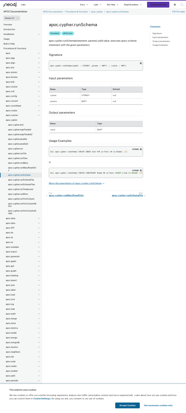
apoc (8, 53)
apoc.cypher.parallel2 (18, 144)
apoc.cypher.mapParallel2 (20, 134)
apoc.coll (10, 91)
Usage (6, 39)
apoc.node (11, 361)
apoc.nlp (10, 357)
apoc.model (11, 333)
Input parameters (160, 37)
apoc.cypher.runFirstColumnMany (22, 204)
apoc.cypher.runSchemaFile (21, 180)
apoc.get (10, 266)
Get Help (111, 4)
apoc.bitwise (12, 77)
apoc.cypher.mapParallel (19, 129)
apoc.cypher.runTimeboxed (20, 189)
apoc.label (11, 290)
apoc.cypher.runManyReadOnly (22, 169)
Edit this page (178, 11)
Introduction (9, 29)
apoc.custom (12, 115)
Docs (82, 4)
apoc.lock (10, 299)
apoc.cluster (12, 87)
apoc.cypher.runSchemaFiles (21, 184)
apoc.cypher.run (15, 149)
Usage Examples (160, 45)
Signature (157, 33)
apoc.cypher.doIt (16, 125)
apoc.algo (10, 63)
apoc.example (12, 247)
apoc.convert (12, 101)
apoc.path (10, 376)
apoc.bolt (10, 82)
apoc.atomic (11, 72)
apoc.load (10, 295)
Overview (7, 24)
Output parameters (161, 41)
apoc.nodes (11, 366)
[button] (175, 5)
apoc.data (10, 218)
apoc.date (10, 223)
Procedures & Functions (14, 48)
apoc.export (11, 252)
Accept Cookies (127, 405)
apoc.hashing (12, 275)
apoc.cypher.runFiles (17, 158)
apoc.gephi (11, 261)
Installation (8, 34)
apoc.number (12, 371)
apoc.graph (11, 271)
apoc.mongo (11, 337)
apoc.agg (10, 58)
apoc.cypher (11, 120)
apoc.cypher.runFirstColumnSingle (22, 212)
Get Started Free (158, 4)
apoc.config (11, 96)
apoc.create (11, 110)
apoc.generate (13, 256)
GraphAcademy (131, 4)
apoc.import (11, 280)
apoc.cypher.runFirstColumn (21, 199)
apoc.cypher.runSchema (19, 175)
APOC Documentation (53, 11)
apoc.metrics (12, 328)
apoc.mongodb (13, 342)
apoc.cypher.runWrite (18, 194)
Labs (23, 4)
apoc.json (10, 285)
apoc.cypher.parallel (17, 139)
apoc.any (10, 67)
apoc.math (11, 314)
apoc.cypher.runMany (18, 163)
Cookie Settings (42, 398)
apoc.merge (11, 318)
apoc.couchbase (13, 106)
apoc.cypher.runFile (17, 153)
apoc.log (10, 304)
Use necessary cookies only (158, 405)
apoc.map (10, 309)
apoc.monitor (12, 347)
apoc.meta (11, 323)
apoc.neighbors (13, 352)
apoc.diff (10, 228)
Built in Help (9, 44)
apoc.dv (9, 237)
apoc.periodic (12, 380)
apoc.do (9, 232)
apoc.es (9, 242)
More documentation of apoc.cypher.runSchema (75, 183)
